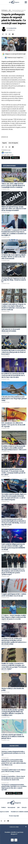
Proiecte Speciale (14, 816)
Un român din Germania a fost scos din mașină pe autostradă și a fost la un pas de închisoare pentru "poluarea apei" (13, 571)
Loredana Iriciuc (12, 28)
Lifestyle (24, 807)
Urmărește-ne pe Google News (15, 57)
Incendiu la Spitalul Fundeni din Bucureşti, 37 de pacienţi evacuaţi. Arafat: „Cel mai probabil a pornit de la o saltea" (13, 471)
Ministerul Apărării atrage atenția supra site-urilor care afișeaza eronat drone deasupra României (13, 208)
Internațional (11, 807)
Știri (10, 10)
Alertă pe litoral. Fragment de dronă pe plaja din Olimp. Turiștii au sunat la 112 (13, 279)
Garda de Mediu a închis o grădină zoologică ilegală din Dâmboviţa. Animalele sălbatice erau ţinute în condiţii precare (12, 712)
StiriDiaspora (4, 10)
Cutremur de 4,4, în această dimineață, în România (10, 330)
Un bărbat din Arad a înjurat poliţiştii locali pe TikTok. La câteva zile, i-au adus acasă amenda (13, 256)
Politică (3, 807)
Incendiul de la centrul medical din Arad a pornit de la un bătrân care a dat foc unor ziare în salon (13, 375)
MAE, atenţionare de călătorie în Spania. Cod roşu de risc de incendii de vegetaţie (13, 424)
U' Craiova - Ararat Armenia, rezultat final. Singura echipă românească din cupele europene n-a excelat (13, 617)
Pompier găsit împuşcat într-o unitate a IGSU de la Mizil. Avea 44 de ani (13, 595)
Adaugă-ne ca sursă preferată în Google (15, 54)
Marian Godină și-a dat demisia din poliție (12, 689)
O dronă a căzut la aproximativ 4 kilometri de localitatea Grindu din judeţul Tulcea (12, 736)
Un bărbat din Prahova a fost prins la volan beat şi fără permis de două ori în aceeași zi (13, 352)
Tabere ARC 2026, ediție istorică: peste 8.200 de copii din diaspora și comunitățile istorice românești (13, 185)
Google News (8, 152)
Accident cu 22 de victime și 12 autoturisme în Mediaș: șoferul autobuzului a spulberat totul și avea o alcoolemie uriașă (13, 641)
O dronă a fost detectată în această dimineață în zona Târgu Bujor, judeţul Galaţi (14, 398)
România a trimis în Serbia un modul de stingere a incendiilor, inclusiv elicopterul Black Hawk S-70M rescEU (14, 448)
